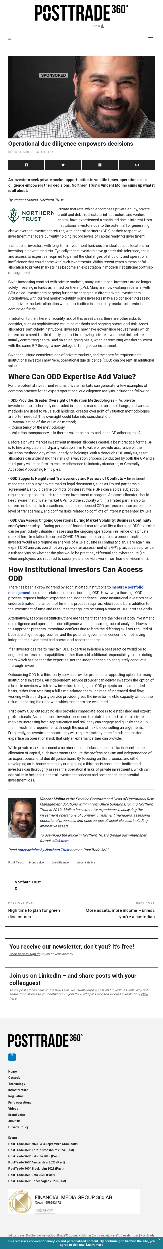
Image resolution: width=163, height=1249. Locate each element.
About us (14, 1121)
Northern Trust (23, 152)
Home (12, 1071)
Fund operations (19, 1102)
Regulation (16, 1096)
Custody (14, 1077)
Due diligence (60, 862)
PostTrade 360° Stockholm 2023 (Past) (36, 1168)
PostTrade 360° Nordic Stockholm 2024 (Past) (41, 1150)
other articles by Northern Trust (43, 850)
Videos (13, 1108)
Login (96, 26)
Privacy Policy (18, 1127)
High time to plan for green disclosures (34, 910)
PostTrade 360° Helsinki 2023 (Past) (34, 1156)
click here (60, 841)
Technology (16, 1084)
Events (13, 1137)
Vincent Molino (86, 862)
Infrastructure (18, 1090)
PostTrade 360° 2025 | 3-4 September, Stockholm (43, 1144)
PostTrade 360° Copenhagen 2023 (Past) (37, 1181)
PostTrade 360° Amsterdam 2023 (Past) (36, 1162)
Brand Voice (36, 862)
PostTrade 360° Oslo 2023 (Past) (31, 1175)
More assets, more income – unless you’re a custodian (120, 910)
